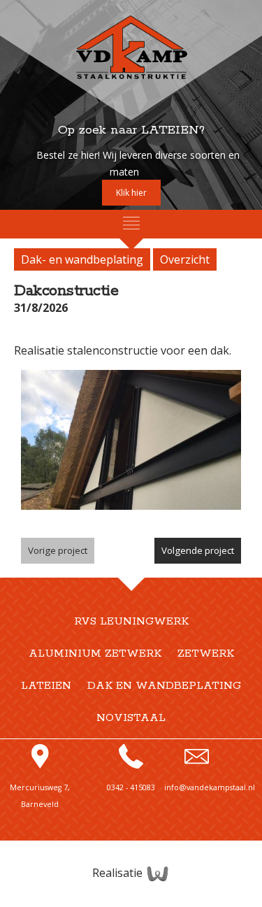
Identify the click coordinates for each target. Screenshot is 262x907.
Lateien (46, 686)
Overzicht (185, 259)
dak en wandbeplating (164, 686)
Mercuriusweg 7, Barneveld (40, 796)
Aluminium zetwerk (95, 654)
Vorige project (57, 550)
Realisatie (118, 872)
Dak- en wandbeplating (82, 259)
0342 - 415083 (131, 787)
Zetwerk (205, 654)
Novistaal (131, 718)
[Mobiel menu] (131, 223)
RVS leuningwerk (131, 622)
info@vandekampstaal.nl (209, 787)
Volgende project (197, 550)
